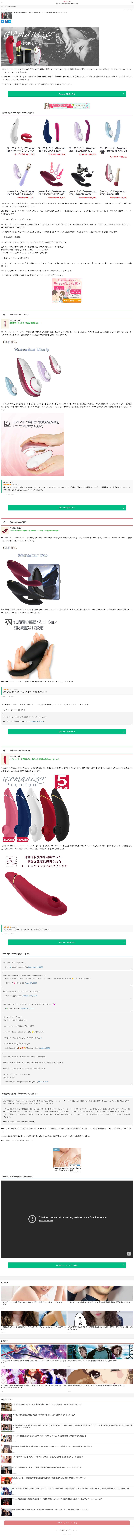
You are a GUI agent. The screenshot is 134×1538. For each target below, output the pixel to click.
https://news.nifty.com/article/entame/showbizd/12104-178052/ (19, 1121)
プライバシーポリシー (72, 1530)
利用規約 (62, 1530)
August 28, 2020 (31, 983)
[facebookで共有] (6, 21)
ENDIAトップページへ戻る (67, 1523)
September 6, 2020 (37, 721)
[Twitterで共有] (2, 21)
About (57, 1530)
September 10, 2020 (35, 967)
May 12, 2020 (43, 1082)
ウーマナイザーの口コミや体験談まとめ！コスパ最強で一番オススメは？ (39, 12)
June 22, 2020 (44, 1048)
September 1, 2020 (27, 1009)
